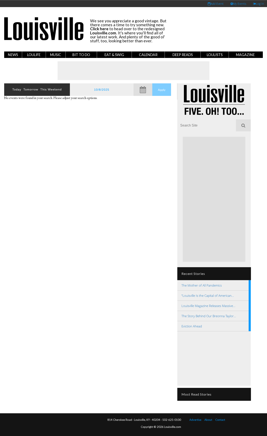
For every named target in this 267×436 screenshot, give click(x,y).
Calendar (148, 55)
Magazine (245, 55)
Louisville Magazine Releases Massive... (208, 306)
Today (16, 89)
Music (55, 55)
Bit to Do (81, 55)
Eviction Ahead (191, 326)
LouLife (33, 55)
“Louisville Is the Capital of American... (207, 295)
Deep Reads (183, 55)
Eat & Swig (114, 55)
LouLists (215, 55)
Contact (220, 419)
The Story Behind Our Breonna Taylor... (208, 316)
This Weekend (51, 89)
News (13, 55)
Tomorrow (30, 89)
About (208, 419)
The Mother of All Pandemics (201, 285)
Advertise (195, 419)
